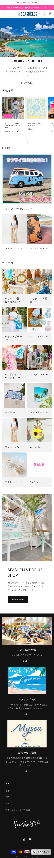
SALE (32, 482)
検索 (8, 790)
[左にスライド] (21, 142)
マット (8, 412)
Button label (18, 599)
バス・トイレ (37, 336)
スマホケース (37, 248)
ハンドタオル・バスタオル (13, 376)
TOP (7, 797)
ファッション (12, 248)
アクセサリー (12, 482)
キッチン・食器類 (38, 300)
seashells (23, 857)
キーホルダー (37, 447)
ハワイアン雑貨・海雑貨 (12, 300)
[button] (3, 14)
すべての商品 (27, 83)
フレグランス (37, 374)
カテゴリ (10, 803)
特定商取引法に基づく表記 (18, 809)
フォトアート (37, 412)
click (25, 660)
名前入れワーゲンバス (17, 208)
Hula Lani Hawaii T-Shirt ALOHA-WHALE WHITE (12, 125)
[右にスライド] (33, 142)
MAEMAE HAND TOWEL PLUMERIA (36, 124)
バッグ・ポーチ (13, 336)
